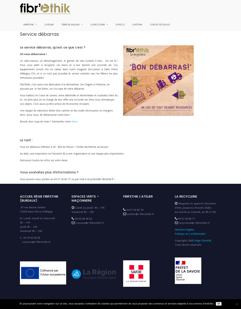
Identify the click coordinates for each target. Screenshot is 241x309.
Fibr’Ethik (28, 24)
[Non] (236, 304)
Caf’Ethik (137, 24)
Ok (218, 303)
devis (75, 121)
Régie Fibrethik (202, 240)
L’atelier (49, 24)
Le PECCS (120, 24)
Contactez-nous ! (160, 24)
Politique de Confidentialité (190, 233)
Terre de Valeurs (70, 24)
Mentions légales (185, 229)
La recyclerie (98, 24)
